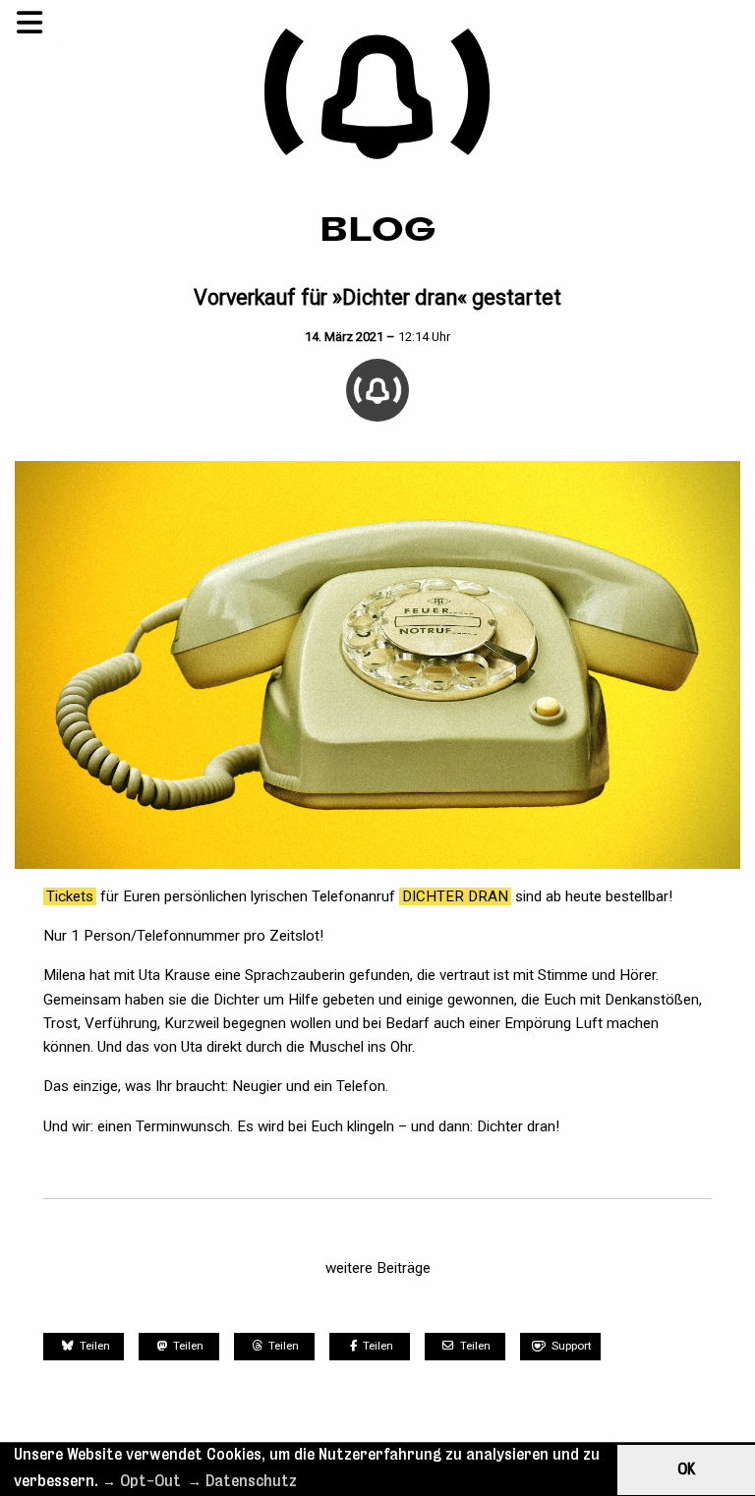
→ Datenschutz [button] (242, 1480)
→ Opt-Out (141, 1480)
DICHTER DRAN (455, 896)
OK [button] (686, 1469)
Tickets (69, 896)
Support (572, 1345)
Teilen (93, 1345)
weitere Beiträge (378, 1268)
